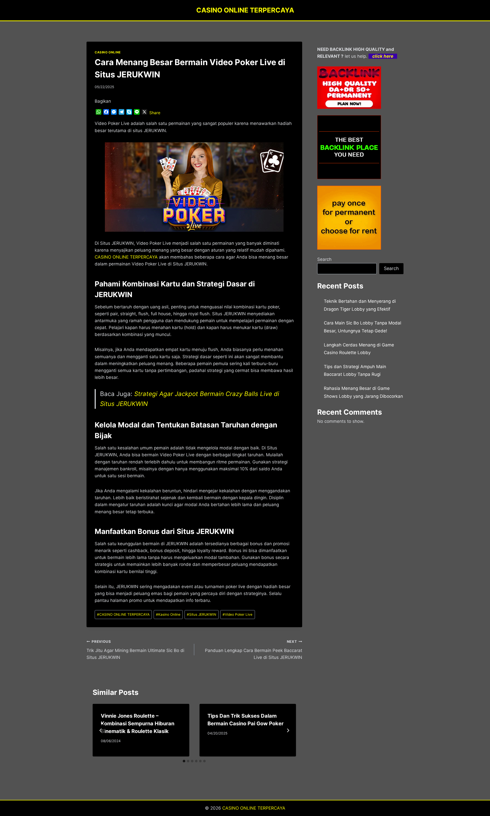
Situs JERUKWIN (201, 614)
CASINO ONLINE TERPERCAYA (123, 614)
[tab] (184, 761)
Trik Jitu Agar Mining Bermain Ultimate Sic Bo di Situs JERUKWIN (135, 649)
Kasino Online (168, 614)
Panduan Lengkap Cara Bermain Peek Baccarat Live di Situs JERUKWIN (253, 649)
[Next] (288, 730)
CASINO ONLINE (108, 52)
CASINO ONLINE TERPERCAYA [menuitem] (126, 257)
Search (324, 259)
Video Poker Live (237, 614)
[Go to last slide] (101, 730)
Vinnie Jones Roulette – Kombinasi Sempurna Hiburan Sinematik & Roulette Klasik (137, 723)
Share (154, 112)
